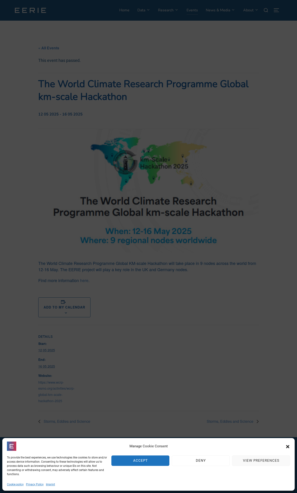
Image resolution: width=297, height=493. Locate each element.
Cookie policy (15, 484)
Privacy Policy (35, 484)
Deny (201, 461)
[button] (287, 446)
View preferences (261, 461)
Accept (140, 461)
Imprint (50, 484)
